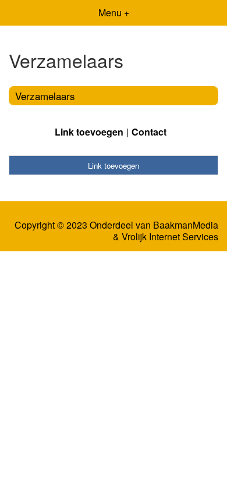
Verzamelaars (45, 95)
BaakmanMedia (185, 225)
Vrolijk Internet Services (170, 237)
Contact (149, 131)
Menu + (113, 12)
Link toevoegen (89, 131)
